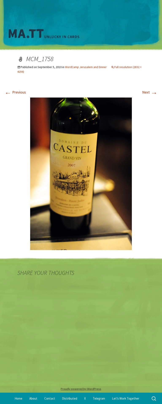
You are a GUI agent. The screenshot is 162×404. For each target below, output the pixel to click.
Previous (15, 92)
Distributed (69, 398)
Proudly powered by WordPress (81, 389)
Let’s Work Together (125, 398)
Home (18, 398)
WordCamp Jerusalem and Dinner (86, 67)
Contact (49, 398)
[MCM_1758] (81, 173)
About (33, 398)
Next (149, 92)
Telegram (99, 398)
